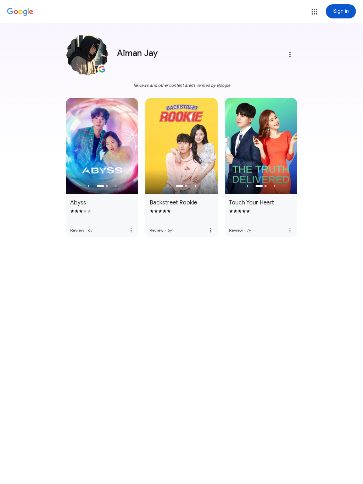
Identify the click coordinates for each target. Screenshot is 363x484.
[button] (314, 12)
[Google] (20, 12)
